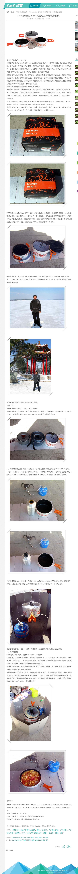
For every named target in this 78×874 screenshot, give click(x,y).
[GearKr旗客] (16, 7)
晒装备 (48, 6)
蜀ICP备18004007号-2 (64, 870)
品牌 (12, 12)
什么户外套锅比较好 (27, 830)
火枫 (23, 833)
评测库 (35, 6)
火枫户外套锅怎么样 (34, 833)
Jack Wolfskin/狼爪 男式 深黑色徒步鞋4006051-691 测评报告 (30, 840)
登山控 (51, 833)
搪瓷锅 (17, 833)
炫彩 (45, 833)
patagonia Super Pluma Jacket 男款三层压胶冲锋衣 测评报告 (30, 837)
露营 (62, 833)
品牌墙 (62, 6)
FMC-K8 (15, 830)
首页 (8, 12)
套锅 (38, 830)
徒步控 (44, 830)
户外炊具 (63, 830)
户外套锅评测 (53, 830)
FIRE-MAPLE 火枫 (21, 12)
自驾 (56, 833)
